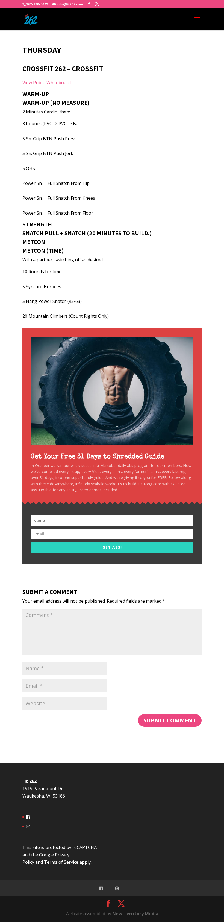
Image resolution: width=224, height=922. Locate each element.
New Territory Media (135, 914)
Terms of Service (61, 862)
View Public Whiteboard (46, 83)
